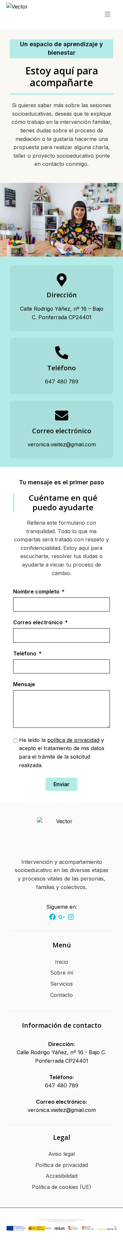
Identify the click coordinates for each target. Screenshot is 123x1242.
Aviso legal (61, 1154)
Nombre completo (37, 592)
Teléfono (25, 654)
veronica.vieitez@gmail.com (62, 1110)
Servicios (61, 983)
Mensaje (24, 685)
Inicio (61, 962)
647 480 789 (61, 1085)
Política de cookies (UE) (61, 1187)
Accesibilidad (61, 1176)
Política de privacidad (61, 1165)
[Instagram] (52, 917)
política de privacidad (73, 740)
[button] (107, 14)
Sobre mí (61, 972)
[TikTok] (61, 917)
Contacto (61, 995)
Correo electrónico (38, 623)
